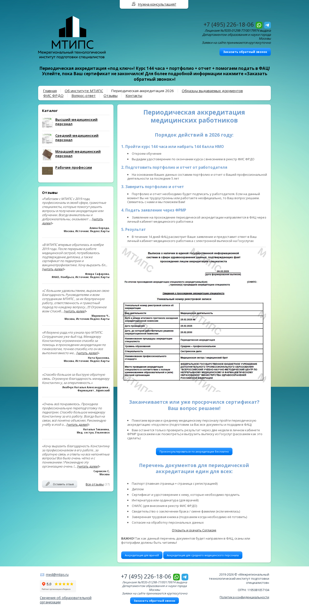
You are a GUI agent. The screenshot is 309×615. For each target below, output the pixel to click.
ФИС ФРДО (53, 95)
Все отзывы (95, 484)
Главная (50, 90)
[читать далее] (52, 269)
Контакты (134, 95)
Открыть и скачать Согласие (194, 530)
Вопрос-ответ (83, 95)
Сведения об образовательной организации (65, 599)
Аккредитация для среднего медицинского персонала (203, 555)
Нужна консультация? (157, 4)
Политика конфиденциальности (244, 597)
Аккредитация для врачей (142, 555)
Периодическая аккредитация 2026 (142, 90)
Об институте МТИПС (84, 90)
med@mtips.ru (57, 574)
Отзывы (111, 95)
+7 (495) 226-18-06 (229, 24)
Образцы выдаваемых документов (212, 90)
